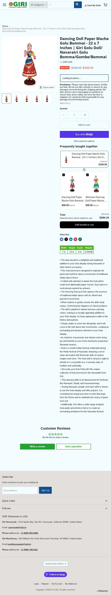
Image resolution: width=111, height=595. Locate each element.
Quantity (63, 108)
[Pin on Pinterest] (75, 239)
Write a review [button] (37, 446)
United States (54, 563)
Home (5, 26)
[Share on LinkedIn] (71, 239)
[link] (66, 159)
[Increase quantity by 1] (85, 115)
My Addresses (71, 584)
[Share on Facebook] (61, 239)
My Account (57, 584)
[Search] (78, 4)
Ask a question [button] (73, 446)
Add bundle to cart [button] (84, 225)
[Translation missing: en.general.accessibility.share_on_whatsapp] (80, 239)
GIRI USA (67, 62)
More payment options (84, 141)
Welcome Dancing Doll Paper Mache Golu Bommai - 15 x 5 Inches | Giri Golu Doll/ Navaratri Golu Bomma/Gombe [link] (96, 199)
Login (36, 584)
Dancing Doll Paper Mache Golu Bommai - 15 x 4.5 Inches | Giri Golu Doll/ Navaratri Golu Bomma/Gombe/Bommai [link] (74, 199)
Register (45, 584)
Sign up (45, 490)
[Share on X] (66, 239)
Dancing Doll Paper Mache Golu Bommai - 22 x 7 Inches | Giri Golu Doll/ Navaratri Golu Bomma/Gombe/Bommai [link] (89, 156)
